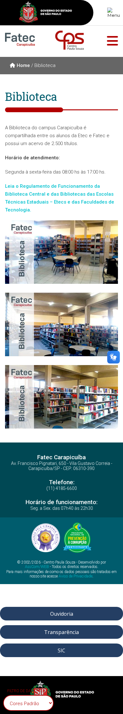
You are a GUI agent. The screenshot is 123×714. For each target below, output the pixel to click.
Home (23, 65)
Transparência (61, 631)
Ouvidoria (61, 613)
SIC (61, 650)
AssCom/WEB (37, 567)
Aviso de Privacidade (75, 576)
